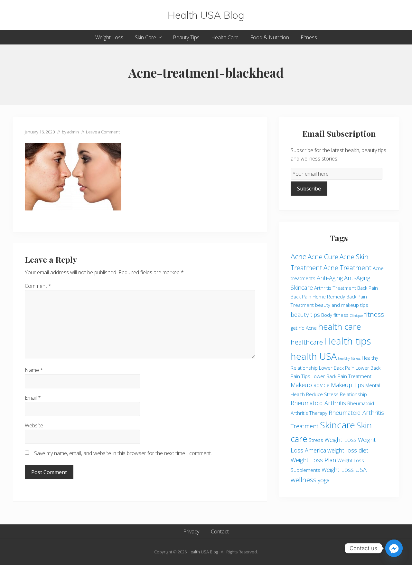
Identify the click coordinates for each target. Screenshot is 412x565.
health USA (314, 356)
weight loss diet (348, 450)
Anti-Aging (330, 278)
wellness (303, 479)
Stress (316, 440)
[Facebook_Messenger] (394, 548)
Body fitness (335, 315)
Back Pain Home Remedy (318, 296)
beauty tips (305, 314)
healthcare (307, 341)
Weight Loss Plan (313, 460)
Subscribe (309, 188)
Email (33, 397)
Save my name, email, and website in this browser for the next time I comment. (123, 453)
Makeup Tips (347, 385)
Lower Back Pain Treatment (341, 376)
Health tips (347, 341)
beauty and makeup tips (341, 305)
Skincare (337, 425)
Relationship (353, 394)
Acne (298, 256)
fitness (374, 314)
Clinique (356, 315)
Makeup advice (310, 385)
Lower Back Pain (336, 368)
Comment (38, 285)
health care (339, 326)
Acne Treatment (347, 267)
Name (34, 370)
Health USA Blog (206, 15)
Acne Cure (323, 256)
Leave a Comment (103, 132)
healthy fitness (349, 358)
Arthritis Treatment (335, 288)
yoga (324, 480)
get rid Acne (304, 328)
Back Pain (367, 288)
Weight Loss (340, 439)
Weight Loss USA (344, 469)
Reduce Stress (322, 394)
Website (34, 425)
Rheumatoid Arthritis (318, 403)
